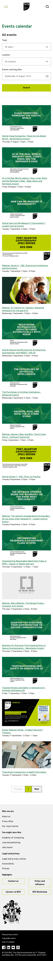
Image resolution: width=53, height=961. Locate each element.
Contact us (13, 881)
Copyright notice (9, 938)
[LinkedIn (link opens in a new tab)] (8, 947)
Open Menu (6, 7)
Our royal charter (10, 826)
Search (26, 88)
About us (6, 817)
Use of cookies (8, 942)
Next (37, 789)
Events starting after (12, 70)
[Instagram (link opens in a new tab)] (18, 947)
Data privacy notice (10, 935)
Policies (5, 869)
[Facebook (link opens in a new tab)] (3, 947)
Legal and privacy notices (14, 859)
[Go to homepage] (27, 7)
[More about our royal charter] (11, 912)
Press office (7, 821)
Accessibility (8, 864)
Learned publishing (11, 843)
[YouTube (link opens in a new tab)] (13, 947)
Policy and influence (40, 883)
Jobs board (7, 847)
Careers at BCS (13, 892)
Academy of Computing (13, 838)
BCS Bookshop (40, 892)
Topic (4, 40)
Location (6, 55)
